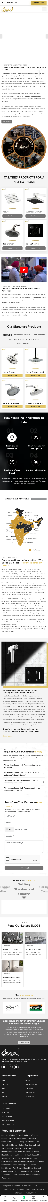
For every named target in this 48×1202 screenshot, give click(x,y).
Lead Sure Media (30, 1186)
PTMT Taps (39, 3)
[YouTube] (16, 1067)
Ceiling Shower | (7, 1148)
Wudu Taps (5, 1112)
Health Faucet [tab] (24, 344)
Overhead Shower (31, 1084)
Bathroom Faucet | (31, 1135)
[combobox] (9, 829)
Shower (27, 1080)
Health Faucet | (20, 1155)
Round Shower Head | (23, 1171)
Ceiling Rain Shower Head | (29, 1145)
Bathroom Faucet (7, 1116)
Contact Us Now (24, 1042)
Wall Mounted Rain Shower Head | (27, 1175)
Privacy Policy (30, 1193)
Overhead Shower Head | (28, 1158)
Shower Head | (7, 1175)
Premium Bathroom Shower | (13, 1161)
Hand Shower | (7, 1155)
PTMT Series (5, 1108)
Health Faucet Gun (7, 1124)
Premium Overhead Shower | (13, 1165)
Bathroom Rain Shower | (11, 1138)
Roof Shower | (35, 1168)
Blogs (3, 1088)
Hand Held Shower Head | (28, 1151)
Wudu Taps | (6, 1178)
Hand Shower (29, 1096)
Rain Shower (29, 1088)
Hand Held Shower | (9, 1151)
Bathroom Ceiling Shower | (12, 1135)
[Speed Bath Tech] (7, 9)
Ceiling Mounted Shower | (29, 1142)
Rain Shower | (6, 1168)
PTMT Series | (30, 1165)
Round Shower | (7, 1171)
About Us (4, 1084)
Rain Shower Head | (21, 1168)
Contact (4, 1096)
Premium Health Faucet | (35, 1161)
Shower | (36, 1171)
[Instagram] (10, 1067)
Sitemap (18, 1193)
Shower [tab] (7, 335)
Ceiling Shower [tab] (16, 339)
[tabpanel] (24, 378)
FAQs (3, 1092)
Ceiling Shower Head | (24, 1148)
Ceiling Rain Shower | (9, 1145)
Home (3, 1080)
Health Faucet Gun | (34, 1155)
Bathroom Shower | (29, 1138)
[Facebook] (3, 1067)
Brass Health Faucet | (9, 1142)
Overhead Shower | (9, 1158)
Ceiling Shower (30, 1092)
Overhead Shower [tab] (22, 335)
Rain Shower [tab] (39, 335)
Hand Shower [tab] (32, 339)
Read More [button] (6, 121)
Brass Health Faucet (8, 1120)
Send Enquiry (23, 868)
